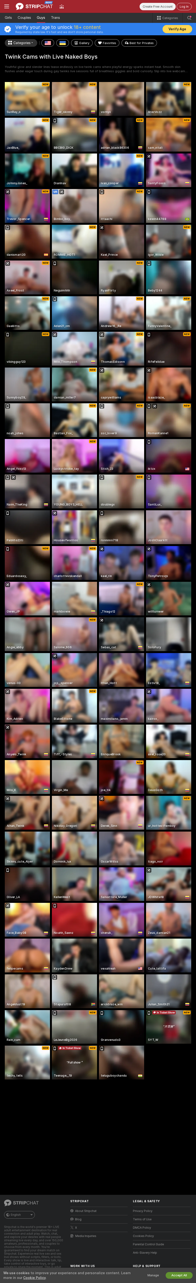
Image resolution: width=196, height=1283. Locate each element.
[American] (47, 43)
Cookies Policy (143, 1236)
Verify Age (177, 29)
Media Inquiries (85, 1236)
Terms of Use (142, 1219)
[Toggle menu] (6, 6)
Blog (78, 1219)
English (16, 1215)
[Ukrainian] (62, 43)
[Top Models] (61, 6)
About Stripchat (86, 1211)
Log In (184, 6)
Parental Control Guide (148, 1244)
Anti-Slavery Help (145, 1252)
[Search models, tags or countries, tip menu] (189, 18)
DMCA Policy (142, 1227)
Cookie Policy (34, 1278)
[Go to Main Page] (34, 6)
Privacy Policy (142, 1211)
